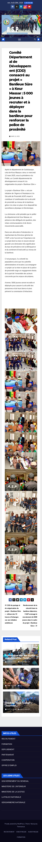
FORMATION (7, 744)
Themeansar (21, 826)
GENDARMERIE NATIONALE (13, 802)
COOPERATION (8, 760)
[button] (35, 39)
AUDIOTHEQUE (33, 832)
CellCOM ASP (25, 662)
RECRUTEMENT (8, 739)
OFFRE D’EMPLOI (9, 765)
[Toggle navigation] (19, 39)
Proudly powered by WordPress (15, 824)
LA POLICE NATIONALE (11, 797)
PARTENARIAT (8, 755)
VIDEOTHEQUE (21, 832)
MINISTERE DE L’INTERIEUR (14, 786)
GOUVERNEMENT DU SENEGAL (15, 781)
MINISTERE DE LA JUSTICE (13, 792)
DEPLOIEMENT (8, 749)
